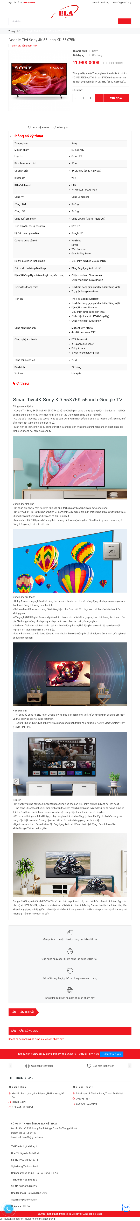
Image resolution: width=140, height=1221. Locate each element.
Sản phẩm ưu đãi (22, 1012)
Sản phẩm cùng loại (25, 1030)
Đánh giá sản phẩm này (24, 45)
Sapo (99, 1213)
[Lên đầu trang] (134, 1210)
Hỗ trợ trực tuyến (112, 1054)
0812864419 (29, 2)
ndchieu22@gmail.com (30, 1137)
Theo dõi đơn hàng (100, 2)
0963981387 (83, 1098)
